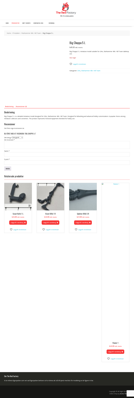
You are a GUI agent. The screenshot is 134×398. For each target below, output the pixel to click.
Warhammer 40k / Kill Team (90, 71)
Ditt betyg (8, 137)
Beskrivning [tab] (9, 106)
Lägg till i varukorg (17, 222)
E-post (7, 159)
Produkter (15, 23)
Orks (79, 71)
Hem (7, 23)
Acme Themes (125, 394)
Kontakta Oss (38, 23)
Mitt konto (26, 23)
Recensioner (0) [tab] (21, 106)
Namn (7, 151)
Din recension (9, 140)
